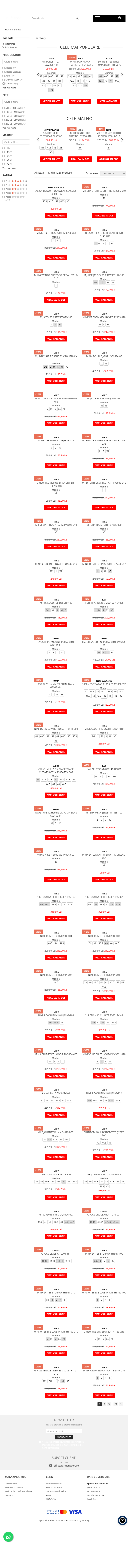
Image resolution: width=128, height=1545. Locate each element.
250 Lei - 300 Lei (13, 123)
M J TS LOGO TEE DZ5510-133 (56, 602)
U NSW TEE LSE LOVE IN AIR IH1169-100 (104, 1292)
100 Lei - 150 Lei (13, 111)
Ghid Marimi (11, 1483)
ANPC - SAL (51, 1499)
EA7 (104, 599)
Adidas (9, 67)
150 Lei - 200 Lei (13, 115)
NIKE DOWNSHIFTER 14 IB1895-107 (56, 896)
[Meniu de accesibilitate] (122, 1520)
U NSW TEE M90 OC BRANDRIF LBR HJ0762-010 (56, 484)
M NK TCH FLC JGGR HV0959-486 (104, 356)
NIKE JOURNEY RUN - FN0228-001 (56, 1132)
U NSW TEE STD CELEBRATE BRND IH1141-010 (104, 234)
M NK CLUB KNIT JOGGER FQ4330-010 (56, 563)
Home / (9, 29)
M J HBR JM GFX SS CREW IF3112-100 (104, 275)
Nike (51, 58)
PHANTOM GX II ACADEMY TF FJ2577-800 (104, 1134)
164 (7, 159)
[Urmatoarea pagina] (121, 1404)
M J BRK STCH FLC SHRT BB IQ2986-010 (80, 134)
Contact (9, 1495)
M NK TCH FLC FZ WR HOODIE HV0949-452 (56, 400)
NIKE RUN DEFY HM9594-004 (56, 936)
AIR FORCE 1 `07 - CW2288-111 (51, 63)
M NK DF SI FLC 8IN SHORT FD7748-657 (104, 563)
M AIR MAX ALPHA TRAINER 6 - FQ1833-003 (80, 63)
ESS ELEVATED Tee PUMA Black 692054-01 (104, 643)
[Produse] (98, 18)
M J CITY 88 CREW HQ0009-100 (104, 398)
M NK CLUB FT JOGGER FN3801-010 (104, 728)
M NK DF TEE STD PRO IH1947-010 (56, 1292)
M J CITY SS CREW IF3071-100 (56, 317)
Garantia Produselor (56, 1491)
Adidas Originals (13, 71)
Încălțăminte (8, 43)
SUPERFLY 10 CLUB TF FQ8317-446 (104, 1015)
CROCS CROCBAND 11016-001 (104, 1214)
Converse (10, 83)
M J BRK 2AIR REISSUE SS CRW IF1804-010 (56, 358)
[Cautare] (77, 18)
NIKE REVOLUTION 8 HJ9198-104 (56, 1015)
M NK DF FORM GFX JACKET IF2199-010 (104, 317)
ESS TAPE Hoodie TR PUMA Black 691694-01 (56, 685)
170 (7, 163)
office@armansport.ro (66, 1465)
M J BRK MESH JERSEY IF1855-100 (104, 812)
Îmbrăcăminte (9, 47)
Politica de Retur (54, 1487)
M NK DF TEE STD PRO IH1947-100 (104, 1253)
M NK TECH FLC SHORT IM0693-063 (56, 232)
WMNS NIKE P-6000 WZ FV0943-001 (56, 854)
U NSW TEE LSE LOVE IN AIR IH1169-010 (56, 1331)
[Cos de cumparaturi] (119, 18)
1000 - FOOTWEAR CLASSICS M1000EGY (104, 684)
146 (7, 151)
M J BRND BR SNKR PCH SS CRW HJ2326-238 (104, 442)
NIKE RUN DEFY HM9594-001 (104, 974)
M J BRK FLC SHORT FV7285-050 (104, 524)
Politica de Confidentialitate (18, 1491)
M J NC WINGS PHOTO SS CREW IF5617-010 (108, 134)
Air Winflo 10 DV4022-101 (56, 1093)
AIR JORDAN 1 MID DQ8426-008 (104, 1174)
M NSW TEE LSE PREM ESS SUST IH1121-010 (56, 1372)
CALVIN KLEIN (13, 79)
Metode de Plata (54, 1483)
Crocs (104, 1211)
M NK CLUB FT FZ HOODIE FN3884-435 (56, 1054)
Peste (9, 181)
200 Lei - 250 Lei (13, 119)
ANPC (49, 1495)
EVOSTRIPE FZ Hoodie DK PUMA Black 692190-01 (56, 814)
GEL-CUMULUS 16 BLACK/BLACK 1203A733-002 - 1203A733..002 (56, 770)
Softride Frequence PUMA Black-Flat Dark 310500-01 (109, 63)
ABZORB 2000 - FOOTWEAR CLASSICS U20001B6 (51, 134)
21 (115, 1404)
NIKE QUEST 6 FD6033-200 (56, 1174)
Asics (8, 75)
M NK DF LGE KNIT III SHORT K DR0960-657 (104, 856)
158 (7, 155)
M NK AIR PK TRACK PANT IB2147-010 (104, 1370)
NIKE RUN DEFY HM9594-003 (104, 936)
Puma (109, 58)
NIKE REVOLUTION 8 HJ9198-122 (104, 1093)
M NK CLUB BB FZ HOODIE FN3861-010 (104, 1054)
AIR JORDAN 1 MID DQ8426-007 (56, 1214)
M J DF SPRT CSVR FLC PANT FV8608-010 (104, 482)
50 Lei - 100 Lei (13, 107)
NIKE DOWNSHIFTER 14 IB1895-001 (104, 896)
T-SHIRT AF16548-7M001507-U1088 (104, 602)
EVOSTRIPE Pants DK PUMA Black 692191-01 (56, 643)
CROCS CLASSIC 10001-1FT (56, 1253)
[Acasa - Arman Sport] (13, 18)
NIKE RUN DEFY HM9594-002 (56, 974)
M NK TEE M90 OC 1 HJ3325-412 (56, 440)
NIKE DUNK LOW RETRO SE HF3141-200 (56, 728)
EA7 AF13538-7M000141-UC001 (104, 769)
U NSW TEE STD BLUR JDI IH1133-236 (104, 1331)
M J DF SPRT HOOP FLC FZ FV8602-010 (56, 524)
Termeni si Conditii (14, 1487)
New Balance (51, 129)
